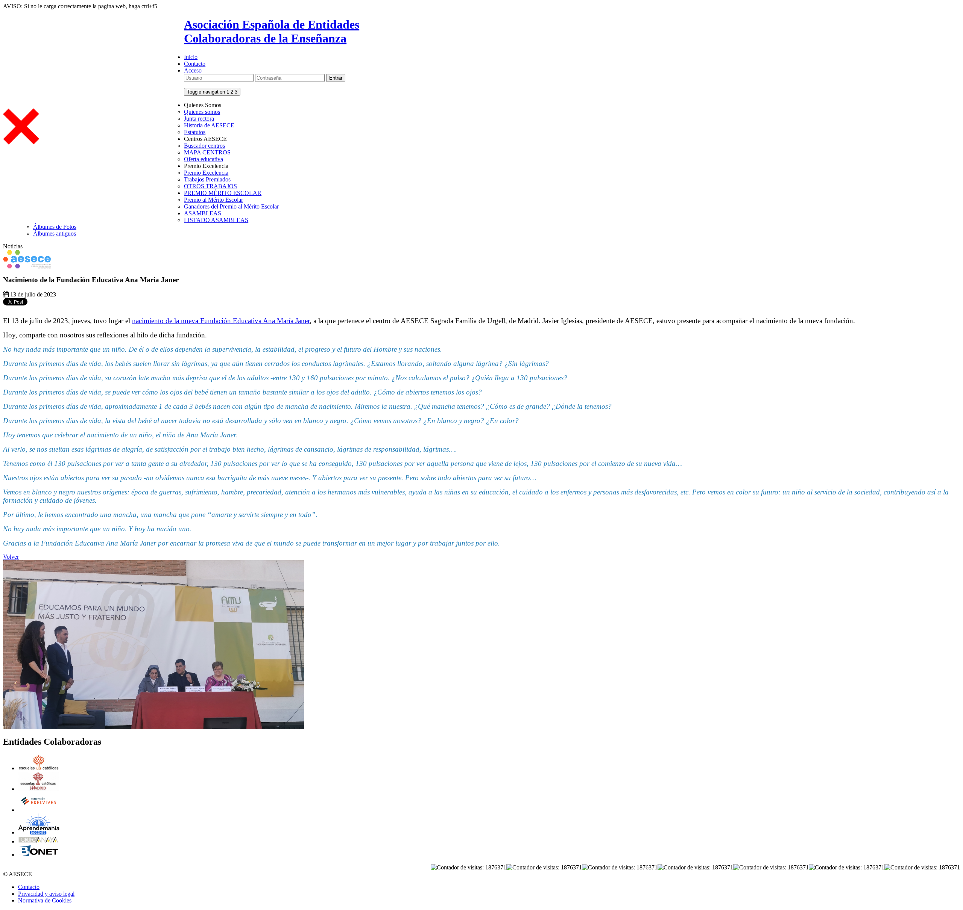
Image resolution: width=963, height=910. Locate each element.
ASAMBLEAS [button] (202, 213)
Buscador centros (204, 145)
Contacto (194, 63)
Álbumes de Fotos (54, 227)
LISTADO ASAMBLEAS (216, 220)
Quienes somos (202, 112)
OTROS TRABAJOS (210, 186)
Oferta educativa (203, 159)
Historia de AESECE (209, 125)
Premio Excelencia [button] (206, 166)
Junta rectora (199, 118)
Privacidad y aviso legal (46, 893)
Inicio (190, 57)
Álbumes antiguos (54, 233)
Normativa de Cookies (44, 900)
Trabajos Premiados (207, 179)
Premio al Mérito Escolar (213, 200)
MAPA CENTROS (207, 152)
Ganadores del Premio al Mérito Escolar (231, 206)
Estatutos (194, 132)
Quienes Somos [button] (202, 105)
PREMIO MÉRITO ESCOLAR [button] (222, 193)
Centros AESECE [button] (205, 139)
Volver (11, 556)
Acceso (193, 70)
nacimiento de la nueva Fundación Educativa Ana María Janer (221, 321)
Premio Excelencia (206, 172)
